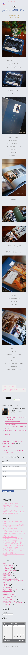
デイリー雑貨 (6, 587)
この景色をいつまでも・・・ (10, 510)
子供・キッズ (6, 572)
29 (23, 636)
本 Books (5, 592)
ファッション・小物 (8, 565)
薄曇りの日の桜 (6, 446)
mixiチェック (22, 398)
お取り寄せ (6, 586)
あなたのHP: (5, 471)
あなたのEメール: (10, 466)
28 (20, 636)
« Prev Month (7, 640)
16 (4, 634)
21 (20, 634)
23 (4, 636)
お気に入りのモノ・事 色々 (10, 579)
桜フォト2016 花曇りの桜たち (12, 421)
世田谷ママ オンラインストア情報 (12, 603)
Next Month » (22, 640)
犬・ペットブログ (7, 604)
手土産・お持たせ (7, 575)
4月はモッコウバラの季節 (10, 505)
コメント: (4, 476)
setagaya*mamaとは (12, 646)
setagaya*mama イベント (9, 601)
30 (4, 638)
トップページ (4, 646)
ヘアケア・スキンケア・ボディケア (12, 589)
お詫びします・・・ (9, 434)
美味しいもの (6, 584)
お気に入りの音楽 (7, 591)
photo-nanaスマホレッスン (10, 599)
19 (14, 634)
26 (14, 636)
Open (14, 6)
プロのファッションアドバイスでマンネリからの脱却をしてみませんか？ (13, 390)
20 (17, 634)
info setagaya (6, 597)
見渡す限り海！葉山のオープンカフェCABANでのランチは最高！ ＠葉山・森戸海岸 (14, 533)
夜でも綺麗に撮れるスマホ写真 (11, 503)
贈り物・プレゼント (8, 577)
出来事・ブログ (7, 574)
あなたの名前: (6, 461)
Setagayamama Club (8, 594)
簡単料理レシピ (7, 563)
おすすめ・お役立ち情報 (8, 441)
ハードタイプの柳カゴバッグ (9, 386)
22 (23, 634)
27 (17, 636)
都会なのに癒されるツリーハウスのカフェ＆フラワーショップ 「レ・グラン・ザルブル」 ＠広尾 (13, 550)
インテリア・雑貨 (7, 569)
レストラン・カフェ (8, 567)
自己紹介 (18, 646)
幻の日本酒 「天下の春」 (10, 537)
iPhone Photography (8, 596)
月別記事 (5, 612)
